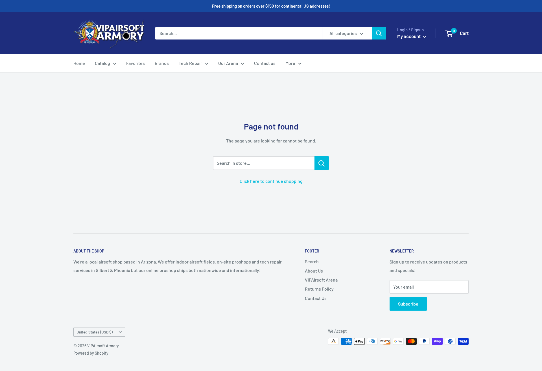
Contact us (265, 63)
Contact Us (316, 298)
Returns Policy (319, 288)
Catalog (102, 63)
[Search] (379, 33)
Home (79, 63)
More (290, 63)
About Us (314, 270)
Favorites (135, 63)
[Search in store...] (321, 163)
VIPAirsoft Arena (321, 279)
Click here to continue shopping (271, 181)
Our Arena (228, 63)
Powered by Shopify (90, 353)
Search (312, 261)
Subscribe (408, 303)
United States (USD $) (95, 332)
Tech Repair (190, 63)
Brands (162, 63)
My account (409, 36)
